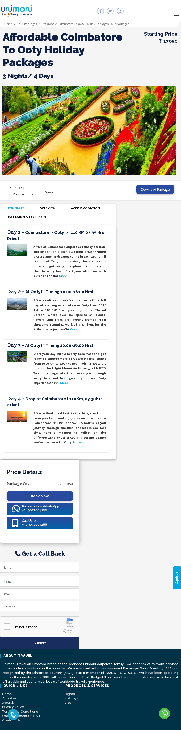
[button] (177, 14)
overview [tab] (47, 208)
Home (8, 24)
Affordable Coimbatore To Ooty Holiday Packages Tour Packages (85, 24)
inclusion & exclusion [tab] (27, 217)
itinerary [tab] (16, 208)
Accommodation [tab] (85, 208)
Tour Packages (27, 24)
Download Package (155, 189)
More (63, 276)
